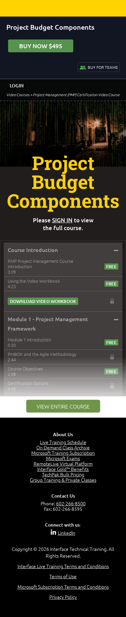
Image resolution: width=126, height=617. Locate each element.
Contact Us (63, 496)
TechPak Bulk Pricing (63, 474)
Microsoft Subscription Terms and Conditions (63, 586)
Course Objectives (25, 368)
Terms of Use (63, 576)
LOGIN (17, 85)
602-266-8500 (71, 503)
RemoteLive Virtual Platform (63, 463)
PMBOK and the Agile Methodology (42, 354)
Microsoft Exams (63, 458)
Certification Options (28, 383)
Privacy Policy (63, 596)
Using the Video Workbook (34, 281)
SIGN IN (62, 220)
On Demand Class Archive (63, 447)
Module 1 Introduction (29, 339)
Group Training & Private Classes (63, 479)
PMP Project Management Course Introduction (40, 264)
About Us (63, 434)
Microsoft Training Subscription (63, 452)
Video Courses (18, 94)
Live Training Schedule (63, 442)
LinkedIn (66, 532)
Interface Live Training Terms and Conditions (63, 566)
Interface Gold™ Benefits (63, 469)
